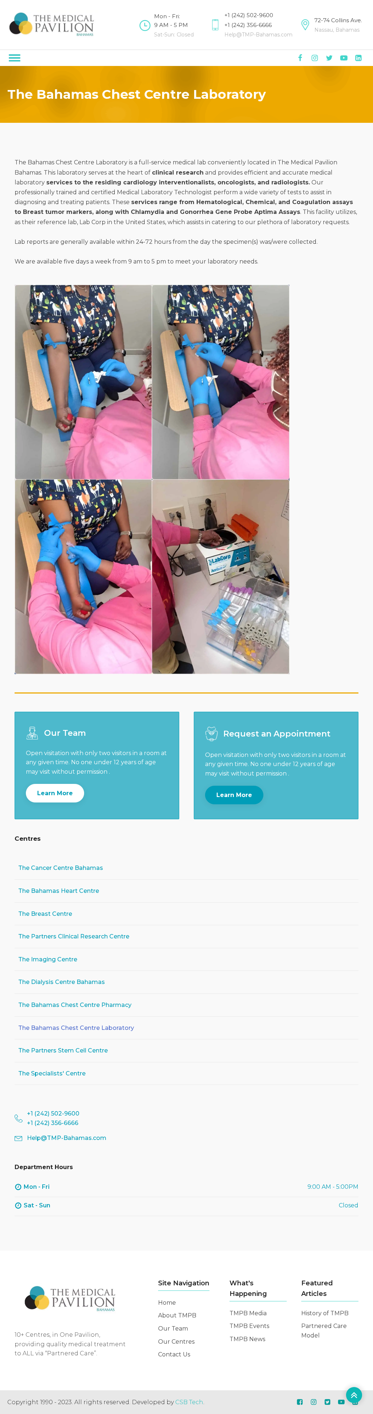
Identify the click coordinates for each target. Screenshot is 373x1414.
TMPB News (247, 1339)
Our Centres (176, 1341)
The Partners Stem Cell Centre (63, 1050)
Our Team (173, 1328)
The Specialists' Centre (52, 1073)
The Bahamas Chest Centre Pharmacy (74, 1004)
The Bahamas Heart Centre (58, 890)
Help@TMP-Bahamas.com (258, 34)
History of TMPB (325, 1313)
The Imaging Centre (47, 959)
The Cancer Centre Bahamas (60, 867)
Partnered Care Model (324, 1331)
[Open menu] (14, 58)
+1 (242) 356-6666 (248, 25)
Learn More (55, 793)
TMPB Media (248, 1313)
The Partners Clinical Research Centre (73, 936)
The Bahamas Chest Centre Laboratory (76, 1027)
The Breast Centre (45, 913)
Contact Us (174, 1354)
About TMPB (177, 1315)
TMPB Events (249, 1326)
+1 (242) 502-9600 (248, 15)
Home (167, 1302)
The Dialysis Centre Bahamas (61, 982)
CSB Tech (189, 1402)
